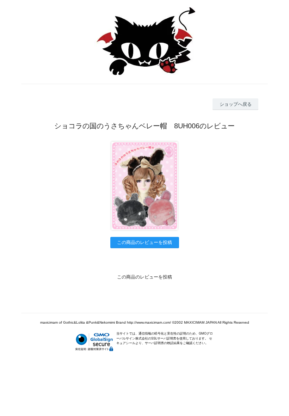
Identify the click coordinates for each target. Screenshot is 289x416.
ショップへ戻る (236, 104)
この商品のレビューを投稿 (144, 242)
